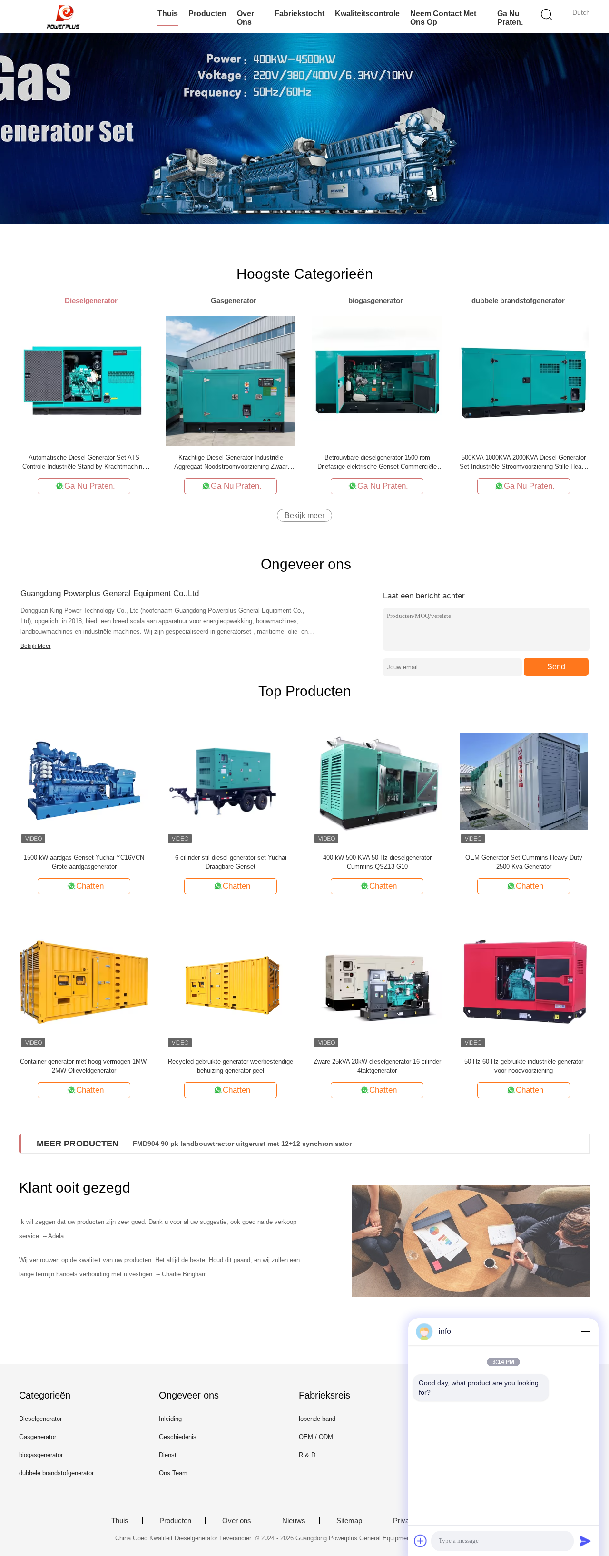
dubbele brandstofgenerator (56, 1473)
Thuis (167, 14)
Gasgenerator (37, 1436)
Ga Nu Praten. (510, 18)
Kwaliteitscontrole (367, 14)
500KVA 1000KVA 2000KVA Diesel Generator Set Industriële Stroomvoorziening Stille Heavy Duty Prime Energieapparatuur (524, 466)
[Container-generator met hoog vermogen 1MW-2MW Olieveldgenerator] (84, 985)
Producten (207, 14)
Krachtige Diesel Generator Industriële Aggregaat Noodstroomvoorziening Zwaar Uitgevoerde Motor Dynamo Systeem (230, 466)
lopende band (317, 1418)
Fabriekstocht (299, 14)
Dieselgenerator (40, 1418)
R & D (307, 1454)
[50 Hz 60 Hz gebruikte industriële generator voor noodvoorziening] (524, 985)
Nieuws (293, 1520)
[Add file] (420, 1540)
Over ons (245, 18)
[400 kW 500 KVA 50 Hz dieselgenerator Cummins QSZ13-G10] (377, 781)
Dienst (168, 1454)
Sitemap (349, 1520)
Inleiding (170, 1418)
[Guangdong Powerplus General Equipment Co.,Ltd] (65, 16)
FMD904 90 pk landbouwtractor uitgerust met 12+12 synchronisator (242, 1143)
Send (556, 667)
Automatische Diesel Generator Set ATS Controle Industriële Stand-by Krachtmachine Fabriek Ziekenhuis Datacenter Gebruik (84, 466)
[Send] (585, 1540)
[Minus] (585, 1331)
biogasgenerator (41, 1454)
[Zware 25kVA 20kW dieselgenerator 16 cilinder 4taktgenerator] (377, 985)
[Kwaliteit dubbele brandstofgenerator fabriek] (304, 128)
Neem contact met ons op (443, 18)
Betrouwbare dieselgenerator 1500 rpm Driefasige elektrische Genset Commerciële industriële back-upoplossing (377, 466)
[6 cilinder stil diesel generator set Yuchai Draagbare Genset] (231, 781)
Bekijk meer (304, 515)
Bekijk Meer (35, 646)
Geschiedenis (177, 1436)
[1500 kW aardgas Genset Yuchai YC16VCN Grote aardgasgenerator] (84, 781)
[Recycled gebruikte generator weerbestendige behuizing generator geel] (231, 985)
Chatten (90, 886)
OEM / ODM (316, 1436)
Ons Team (173, 1473)
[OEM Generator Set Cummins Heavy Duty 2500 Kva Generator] (524, 781)
